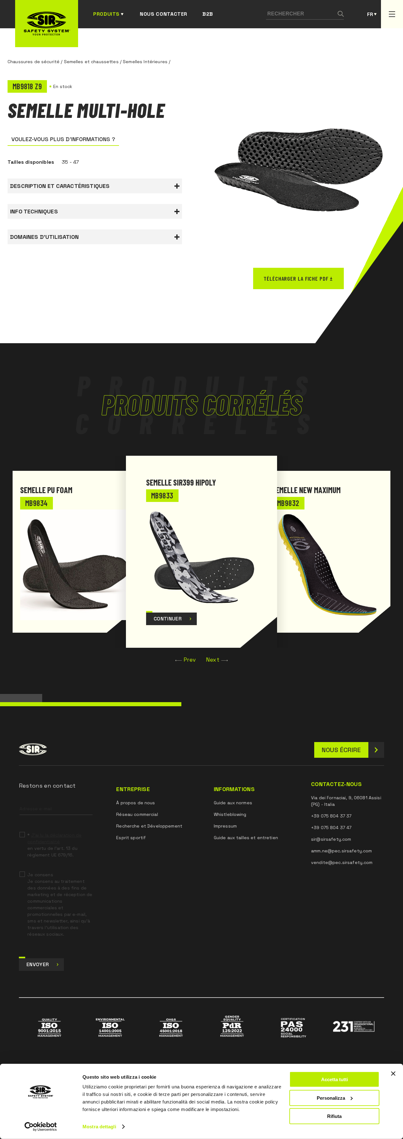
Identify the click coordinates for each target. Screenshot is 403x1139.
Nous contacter (163, 14)
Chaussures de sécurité (34, 61)
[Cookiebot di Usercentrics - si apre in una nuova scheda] (40, 1126)
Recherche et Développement (149, 826)
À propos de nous (135, 803)
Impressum (225, 826)
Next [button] (212, 659)
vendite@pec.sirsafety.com (342, 862)
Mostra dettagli (99, 1126)
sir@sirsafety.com (331, 839)
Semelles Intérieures (145, 61)
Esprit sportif (131, 837)
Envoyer (37, 964)
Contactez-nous (336, 784)
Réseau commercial (137, 814)
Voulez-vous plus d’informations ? (63, 139)
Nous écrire (341, 750)
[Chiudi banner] (393, 1073)
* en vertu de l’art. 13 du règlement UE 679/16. (54, 845)
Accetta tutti (334, 1079)
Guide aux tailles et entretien (246, 837)
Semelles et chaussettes (91, 61)
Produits (106, 14)
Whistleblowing (230, 814)
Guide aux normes (233, 803)
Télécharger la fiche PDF (296, 278)
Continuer (168, 618)
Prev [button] (190, 659)
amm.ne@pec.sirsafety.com (341, 851)
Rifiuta (334, 1116)
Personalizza (331, 1097)
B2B (207, 14)
